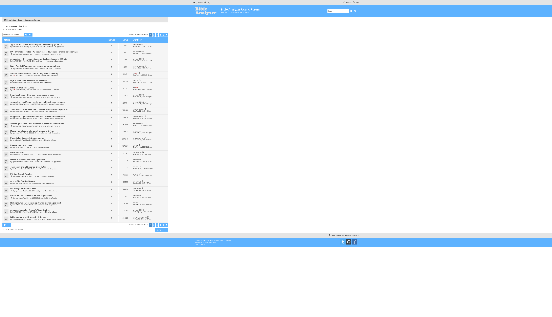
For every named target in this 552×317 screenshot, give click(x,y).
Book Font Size (17, 152)
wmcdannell (17, 140)
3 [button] (157, 35)
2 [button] (153, 35)
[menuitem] (207, 2)
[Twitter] (343, 242)
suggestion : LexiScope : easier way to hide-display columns (37, 102)
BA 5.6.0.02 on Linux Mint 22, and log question (31, 196)
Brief (14, 169)
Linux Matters (44, 147)
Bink (14, 147)
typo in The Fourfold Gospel (23, 181)
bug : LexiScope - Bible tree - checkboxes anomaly (32, 95)
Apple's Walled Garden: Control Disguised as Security (34, 73)
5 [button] (163, 35)
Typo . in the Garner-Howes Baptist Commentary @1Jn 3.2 (36, 45)
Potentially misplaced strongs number (27, 138)
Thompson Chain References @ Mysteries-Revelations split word (39, 109)
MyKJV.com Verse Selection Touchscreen (28, 81)
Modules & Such (50, 140)
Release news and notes (21, 145)
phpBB (205, 240)
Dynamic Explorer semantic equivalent (27, 160)
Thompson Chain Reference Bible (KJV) (28, 167)
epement (16, 133)
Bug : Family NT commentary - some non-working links (35, 66)
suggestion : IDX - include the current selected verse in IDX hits (38, 59)
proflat (200, 242)
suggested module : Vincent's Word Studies (29, 210)
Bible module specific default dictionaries (28, 217)
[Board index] (207, 11)
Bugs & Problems (55, 54)
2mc (14, 205)
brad (14, 82)
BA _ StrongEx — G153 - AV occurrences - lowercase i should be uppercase (44, 52)
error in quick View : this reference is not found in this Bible (37, 124)
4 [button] (160, 35)
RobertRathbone (18, 219)
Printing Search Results (20, 174)
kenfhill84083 (17, 46)
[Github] (348, 242)
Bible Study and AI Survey (22, 88)
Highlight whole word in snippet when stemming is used (35, 203)
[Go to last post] (146, 44)
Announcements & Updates (48, 75)
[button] (166, 35)
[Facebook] (354, 242)
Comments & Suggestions (55, 46)
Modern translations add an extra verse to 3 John (32, 131)
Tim (14, 75)
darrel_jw (16, 154)
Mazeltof (209, 242)
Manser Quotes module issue (23, 188)
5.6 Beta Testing (51, 198)
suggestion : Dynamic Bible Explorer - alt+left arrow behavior (37, 116)
